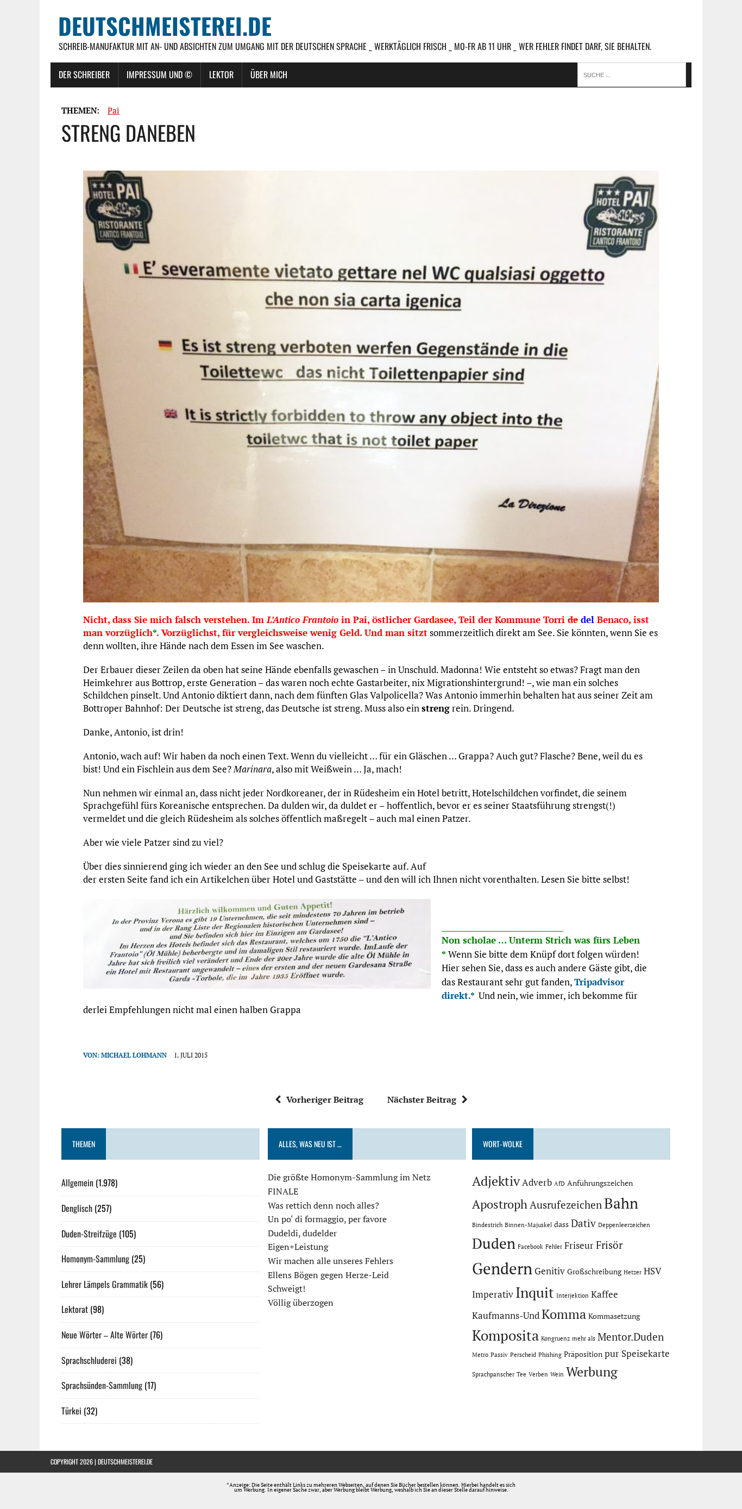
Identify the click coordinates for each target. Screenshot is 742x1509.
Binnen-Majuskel (528, 1225)
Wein (557, 1374)
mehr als (583, 1338)
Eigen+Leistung (298, 1247)
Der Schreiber (84, 74)
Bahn (621, 1203)
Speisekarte (645, 1354)
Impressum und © (159, 74)
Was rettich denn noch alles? (323, 1205)
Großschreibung (594, 1271)
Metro (480, 1355)
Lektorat (74, 1309)
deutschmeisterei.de (125, 1461)
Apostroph (499, 1204)
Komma (564, 1314)
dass (561, 1224)
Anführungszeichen (600, 1183)
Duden (493, 1243)
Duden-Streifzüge (89, 1233)
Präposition (583, 1354)
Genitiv (550, 1271)
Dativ (583, 1223)
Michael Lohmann (134, 1055)
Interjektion (572, 1295)
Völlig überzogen (301, 1303)
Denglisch (76, 1208)
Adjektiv (496, 1181)
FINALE (283, 1191)
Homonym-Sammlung (95, 1258)
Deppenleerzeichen (624, 1225)
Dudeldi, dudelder (302, 1233)
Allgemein (77, 1182)
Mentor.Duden (631, 1337)
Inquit (534, 1292)
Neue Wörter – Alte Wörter (104, 1334)
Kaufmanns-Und (505, 1316)
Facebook (530, 1246)
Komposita (505, 1335)
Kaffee (604, 1294)
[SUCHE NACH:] (634, 74)
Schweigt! (286, 1288)
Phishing (550, 1355)
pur (612, 1354)
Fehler (553, 1246)
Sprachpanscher (493, 1374)
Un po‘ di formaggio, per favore (327, 1219)
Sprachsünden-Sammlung (101, 1385)
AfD (559, 1183)
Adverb (537, 1183)
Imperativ (492, 1294)
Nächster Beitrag (421, 1099)
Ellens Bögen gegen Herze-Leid (328, 1275)
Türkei (71, 1410)
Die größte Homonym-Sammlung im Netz (349, 1177)
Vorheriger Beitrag (324, 1099)
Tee (521, 1374)
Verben (538, 1374)
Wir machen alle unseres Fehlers (330, 1261)
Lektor (221, 74)
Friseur (579, 1246)
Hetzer (633, 1272)
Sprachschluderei (89, 1360)
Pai (114, 110)
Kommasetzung (614, 1316)
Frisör (609, 1245)
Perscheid (523, 1355)
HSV (653, 1271)
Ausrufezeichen (566, 1205)
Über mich (268, 74)
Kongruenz (555, 1338)
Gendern (502, 1268)
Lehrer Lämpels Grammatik (104, 1284)
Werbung (592, 1371)
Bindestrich (487, 1225)
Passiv (499, 1355)
